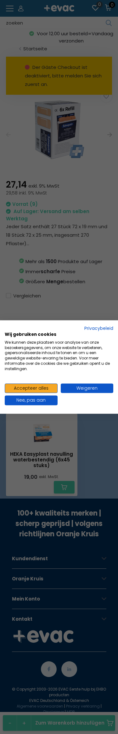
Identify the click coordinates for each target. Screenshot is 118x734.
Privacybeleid (98, 328)
